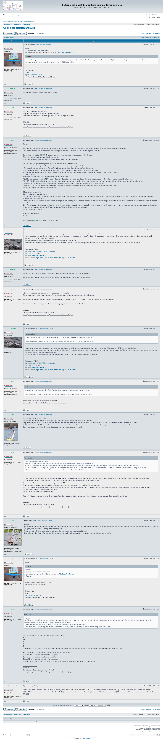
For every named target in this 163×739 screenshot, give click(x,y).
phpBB (75, 737)
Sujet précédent (146, 37)
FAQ (148, 15)
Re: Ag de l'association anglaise (43, 88)
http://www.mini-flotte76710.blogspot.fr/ (41, 251)
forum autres (17, 24)
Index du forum (8, 24)
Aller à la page (145, 33)
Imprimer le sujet (9, 37)
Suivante (157, 33)
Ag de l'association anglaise (19, 27)
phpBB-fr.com (86, 738)
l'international (26, 24)
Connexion (8, 15)
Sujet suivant (155, 37)
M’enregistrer (18, 15)
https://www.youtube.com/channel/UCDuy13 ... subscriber (55, 258)
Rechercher (156, 15)
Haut (5, 84)
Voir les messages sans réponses (13, 21)
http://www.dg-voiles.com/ (33, 75)
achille (36, 220)
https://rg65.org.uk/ (67, 52)
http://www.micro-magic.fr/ (37, 256)
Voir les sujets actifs (29, 21)
